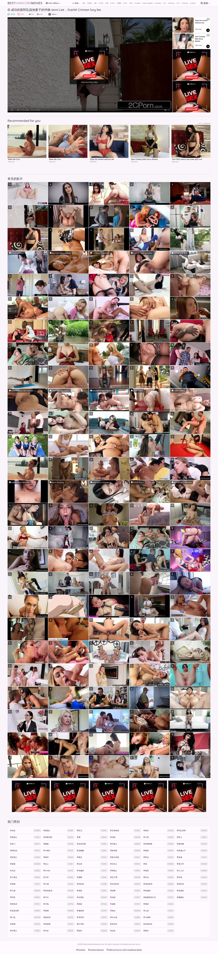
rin (178, 3)
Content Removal (97, 949)
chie (113, 3)
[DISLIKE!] (19, 14)
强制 (119, 3)
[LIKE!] (9, 14)
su (165, 3)
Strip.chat (198, 29)
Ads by (205, 123)
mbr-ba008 (148, 3)
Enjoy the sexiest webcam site (201, 22)
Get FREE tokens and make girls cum (187, 159)
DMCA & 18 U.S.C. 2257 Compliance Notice (125, 949)
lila (131, 3)
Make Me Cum (14, 159)
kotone (172, 3)
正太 (101, 3)
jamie (193, 3)
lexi (125, 3)
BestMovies (25, 3)
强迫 (90, 3)
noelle (137, 3)
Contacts (81, 949)
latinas (185, 3)
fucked (158, 3)
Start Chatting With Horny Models (200, 39)
